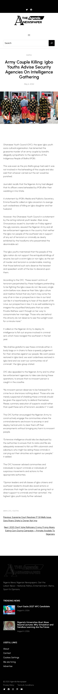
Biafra (29, 55)
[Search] (52, 43)
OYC (10, 511)
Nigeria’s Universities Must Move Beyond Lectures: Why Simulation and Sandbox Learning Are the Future (35, 624)
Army (5, 511)
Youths (15, 511)
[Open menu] (29, 3)
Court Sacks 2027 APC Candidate (33, 606)
